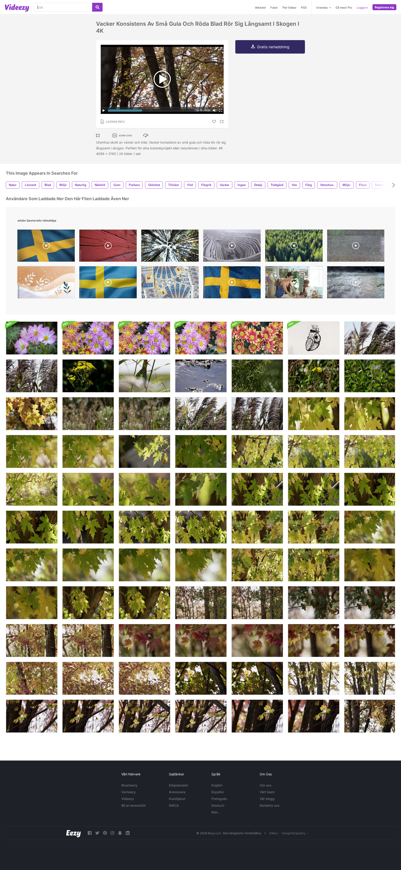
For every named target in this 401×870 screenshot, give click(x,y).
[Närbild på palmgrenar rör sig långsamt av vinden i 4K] (369, 338)
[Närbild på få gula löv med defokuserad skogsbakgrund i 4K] (369, 564)
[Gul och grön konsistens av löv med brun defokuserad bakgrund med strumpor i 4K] (201, 527)
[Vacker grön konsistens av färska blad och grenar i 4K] (201, 451)
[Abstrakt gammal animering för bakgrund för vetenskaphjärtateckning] (314, 338)
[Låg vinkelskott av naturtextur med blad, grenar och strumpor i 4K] (144, 716)
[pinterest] (105, 833)
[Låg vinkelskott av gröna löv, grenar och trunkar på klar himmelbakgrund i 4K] (314, 678)
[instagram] (112, 833)
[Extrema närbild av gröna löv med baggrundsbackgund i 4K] (257, 489)
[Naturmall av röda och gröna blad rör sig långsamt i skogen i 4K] (144, 678)
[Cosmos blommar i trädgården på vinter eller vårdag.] (32, 338)
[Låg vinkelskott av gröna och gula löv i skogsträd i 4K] (201, 678)
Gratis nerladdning (273, 47)
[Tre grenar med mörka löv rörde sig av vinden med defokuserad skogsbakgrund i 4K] (369, 602)
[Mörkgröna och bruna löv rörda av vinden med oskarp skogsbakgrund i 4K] (314, 602)
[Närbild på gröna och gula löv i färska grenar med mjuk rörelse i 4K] (88, 451)
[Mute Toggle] (215, 110)
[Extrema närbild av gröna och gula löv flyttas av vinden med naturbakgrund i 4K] (144, 489)
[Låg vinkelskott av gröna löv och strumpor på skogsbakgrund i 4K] (369, 678)
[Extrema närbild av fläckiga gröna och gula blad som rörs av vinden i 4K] (32, 602)
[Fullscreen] (221, 110)
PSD (304, 7)
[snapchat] (120, 833)
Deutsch (217, 805)
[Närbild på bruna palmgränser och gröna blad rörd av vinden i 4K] (257, 413)
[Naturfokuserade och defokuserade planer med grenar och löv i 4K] (257, 564)
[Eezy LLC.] (73, 833)
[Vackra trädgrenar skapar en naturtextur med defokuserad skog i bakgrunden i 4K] (314, 527)
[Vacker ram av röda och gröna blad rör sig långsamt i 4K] (88, 678)
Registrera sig (384, 7)
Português (219, 799)
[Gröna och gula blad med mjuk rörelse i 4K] (32, 451)
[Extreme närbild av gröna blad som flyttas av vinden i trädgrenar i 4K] (144, 451)
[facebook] (89, 833)
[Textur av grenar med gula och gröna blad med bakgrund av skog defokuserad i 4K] (257, 527)
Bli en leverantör (133, 805)
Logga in (362, 7)
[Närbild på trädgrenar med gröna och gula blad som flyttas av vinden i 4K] (314, 413)
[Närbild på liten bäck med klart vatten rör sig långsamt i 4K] (201, 375)
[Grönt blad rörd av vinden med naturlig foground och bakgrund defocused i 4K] (201, 564)
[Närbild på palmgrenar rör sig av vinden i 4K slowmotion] (32, 375)
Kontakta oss (270, 805)
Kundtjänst (177, 799)
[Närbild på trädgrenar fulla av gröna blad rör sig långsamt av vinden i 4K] (257, 375)
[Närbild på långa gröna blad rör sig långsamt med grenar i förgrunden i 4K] (144, 375)
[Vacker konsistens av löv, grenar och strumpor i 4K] (257, 451)
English (216, 785)
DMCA (174, 805)
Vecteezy (128, 792)
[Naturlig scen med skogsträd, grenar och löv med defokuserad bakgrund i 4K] (144, 602)
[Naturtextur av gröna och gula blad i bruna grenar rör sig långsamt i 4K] (314, 451)
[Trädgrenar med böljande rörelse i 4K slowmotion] (369, 375)
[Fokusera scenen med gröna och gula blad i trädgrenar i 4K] (88, 602)
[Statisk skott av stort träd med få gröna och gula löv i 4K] (201, 716)
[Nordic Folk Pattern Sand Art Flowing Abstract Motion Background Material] (46, 283)
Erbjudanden (178, 785)
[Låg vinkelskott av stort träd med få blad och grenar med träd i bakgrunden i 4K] (88, 716)
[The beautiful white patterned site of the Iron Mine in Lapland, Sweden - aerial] (232, 247)
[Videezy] (17, 8)
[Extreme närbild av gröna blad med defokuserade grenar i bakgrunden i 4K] (32, 564)
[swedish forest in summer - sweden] (170, 247)
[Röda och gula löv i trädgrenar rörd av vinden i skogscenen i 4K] (88, 640)
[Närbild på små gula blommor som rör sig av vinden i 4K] (88, 375)
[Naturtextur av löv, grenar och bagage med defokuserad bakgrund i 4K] (144, 527)
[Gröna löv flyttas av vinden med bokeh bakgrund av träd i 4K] (369, 527)
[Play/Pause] (104, 110)
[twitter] (97, 833)
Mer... (215, 812)
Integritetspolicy (293, 833)
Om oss (266, 785)
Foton (274, 7)
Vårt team (267, 792)
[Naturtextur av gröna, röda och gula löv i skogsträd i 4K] (32, 678)
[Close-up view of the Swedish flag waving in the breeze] (232, 283)
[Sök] (97, 7)
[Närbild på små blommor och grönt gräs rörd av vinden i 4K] (314, 375)
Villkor (273, 833)
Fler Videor (289, 7)
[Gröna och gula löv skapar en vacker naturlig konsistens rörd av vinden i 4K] (369, 451)
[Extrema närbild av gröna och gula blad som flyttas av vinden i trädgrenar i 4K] (369, 413)
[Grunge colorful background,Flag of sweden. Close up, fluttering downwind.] (46, 247)
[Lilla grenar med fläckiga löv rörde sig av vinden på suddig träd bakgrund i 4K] (314, 716)
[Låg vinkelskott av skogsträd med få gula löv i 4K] (32, 716)
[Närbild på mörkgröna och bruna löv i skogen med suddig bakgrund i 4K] (257, 602)
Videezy (127, 799)
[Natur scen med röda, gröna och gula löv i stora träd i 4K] (32, 640)
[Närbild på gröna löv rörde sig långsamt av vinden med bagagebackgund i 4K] (314, 489)
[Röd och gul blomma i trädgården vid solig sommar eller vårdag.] (257, 338)
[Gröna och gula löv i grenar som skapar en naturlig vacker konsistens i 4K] (314, 564)
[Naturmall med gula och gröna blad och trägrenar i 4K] (32, 489)
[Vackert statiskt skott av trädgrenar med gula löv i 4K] (32, 413)
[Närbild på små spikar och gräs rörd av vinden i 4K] (88, 413)
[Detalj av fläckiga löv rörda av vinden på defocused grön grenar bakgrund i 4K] (257, 640)
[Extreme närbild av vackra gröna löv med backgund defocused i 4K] (201, 489)
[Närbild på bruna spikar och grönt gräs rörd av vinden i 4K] (144, 413)
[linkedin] (127, 833)
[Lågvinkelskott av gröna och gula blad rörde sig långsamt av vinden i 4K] (257, 678)
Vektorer (260, 7)
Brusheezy (129, 785)
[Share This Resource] (222, 121)
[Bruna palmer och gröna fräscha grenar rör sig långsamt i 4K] (201, 413)
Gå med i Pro (344, 7)
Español (217, 792)
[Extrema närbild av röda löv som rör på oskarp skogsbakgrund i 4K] (144, 640)
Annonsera (177, 792)
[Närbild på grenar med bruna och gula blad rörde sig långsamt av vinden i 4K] (369, 716)
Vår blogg (267, 799)
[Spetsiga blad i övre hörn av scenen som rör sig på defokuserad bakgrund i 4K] (314, 640)
